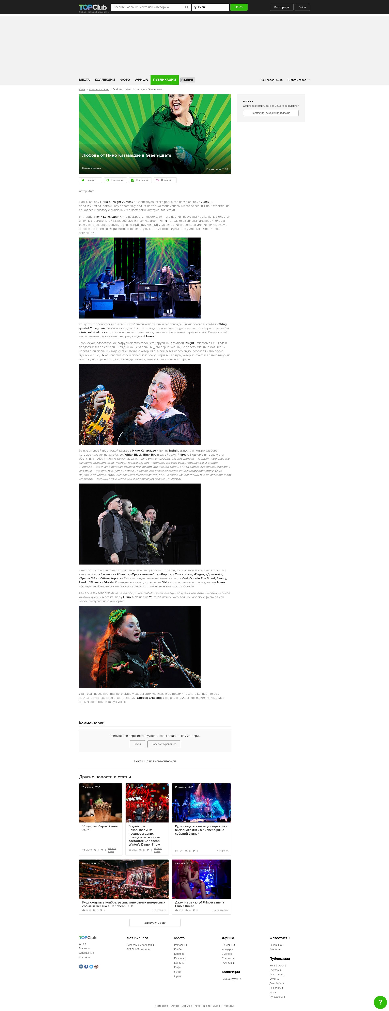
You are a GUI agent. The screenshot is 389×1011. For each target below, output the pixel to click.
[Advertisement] (194, 44)
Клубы (178, 949)
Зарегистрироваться (164, 744)
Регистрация (281, 7)
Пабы (177, 971)
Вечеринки (228, 945)
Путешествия (277, 996)
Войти (302, 7)
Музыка (274, 979)
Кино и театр (276, 974)
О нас (82, 944)
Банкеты (179, 962)
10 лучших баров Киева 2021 (100, 828)
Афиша (141, 80)
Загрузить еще (155, 923)
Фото (125, 80)
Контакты (84, 957)
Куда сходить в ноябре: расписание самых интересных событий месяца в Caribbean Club (123, 904)
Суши (177, 976)
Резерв (187, 80)
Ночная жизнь (112, 850)
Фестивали (228, 962)
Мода (272, 992)
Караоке (179, 954)
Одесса (175, 1005)
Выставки (227, 954)
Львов (216, 1005)
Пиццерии (180, 958)
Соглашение (86, 953)
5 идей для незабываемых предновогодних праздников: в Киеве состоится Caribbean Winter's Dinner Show (144, 835)
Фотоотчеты (279, 938)
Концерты (227, 949)
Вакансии (84, 948)
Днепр (206, 1005)
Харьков (187, 1005)
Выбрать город (296, 80)
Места (84, 80)
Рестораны (222, 850)
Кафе (177, 967)
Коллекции (105, 80)
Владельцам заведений (141, 945)
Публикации (164, 80)
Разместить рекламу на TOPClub (271, 113)
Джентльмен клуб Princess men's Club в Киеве (200, 904)
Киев (82, 89)
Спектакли (228, 958)
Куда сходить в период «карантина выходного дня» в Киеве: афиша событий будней (201, 830)
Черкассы (228, 1005)
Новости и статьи (99, 89)
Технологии (276, 988)
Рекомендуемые (231, 979)
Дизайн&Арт (276, 983)
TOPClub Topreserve (138, 949)
